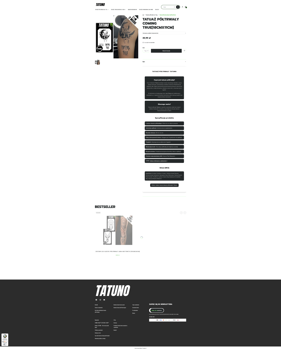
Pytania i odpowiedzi (99, 307)
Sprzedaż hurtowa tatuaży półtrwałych (102, 335)
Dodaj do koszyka (166, 51)
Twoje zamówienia (135, 305)
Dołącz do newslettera (157, 310)
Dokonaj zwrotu (98, 333)
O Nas (115, 320)
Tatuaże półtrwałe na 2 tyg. (152, 15)
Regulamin (97, 320)
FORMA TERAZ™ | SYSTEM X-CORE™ (102, 323)
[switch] (4, 344)
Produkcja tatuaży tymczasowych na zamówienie (120, 326)
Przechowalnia (135, 310)
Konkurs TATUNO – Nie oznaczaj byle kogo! (102, 326)
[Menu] (7, 334)
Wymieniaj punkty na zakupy (100, 338)
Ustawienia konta (135, 307)
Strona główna (143, 15)
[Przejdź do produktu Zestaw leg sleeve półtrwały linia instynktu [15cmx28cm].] (117, 230)
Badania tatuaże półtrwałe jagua (120, 307)
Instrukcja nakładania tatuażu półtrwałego (100, 311)
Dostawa (115, 323)
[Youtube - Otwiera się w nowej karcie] (104, 299)
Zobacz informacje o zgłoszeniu (158, 160)
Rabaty (133, 313)
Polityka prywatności (99, 330)
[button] (178, 7)
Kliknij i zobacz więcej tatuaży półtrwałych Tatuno (164, 185)
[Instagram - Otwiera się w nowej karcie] (100, 299)
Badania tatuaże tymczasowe (119, 305)
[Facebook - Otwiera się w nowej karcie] (96, 299)
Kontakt (96, 305)
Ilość (144, 47)
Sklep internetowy (140, 348)
